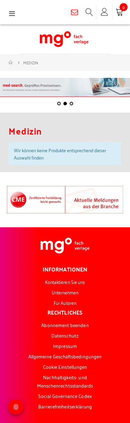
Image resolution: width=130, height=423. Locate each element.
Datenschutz (65, 335)
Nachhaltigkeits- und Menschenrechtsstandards (65, 381)
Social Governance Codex (65, 395)
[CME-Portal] (36, 198)
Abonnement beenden (64, 324)
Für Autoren (65, 302)
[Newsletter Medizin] (94, 198)
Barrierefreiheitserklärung (65, 406)
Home (11, 62)
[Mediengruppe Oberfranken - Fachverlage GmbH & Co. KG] (64, 39)
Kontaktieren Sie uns (65, 281)
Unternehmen (65, 292)
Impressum (65, 345)
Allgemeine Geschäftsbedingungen (65, 356)
